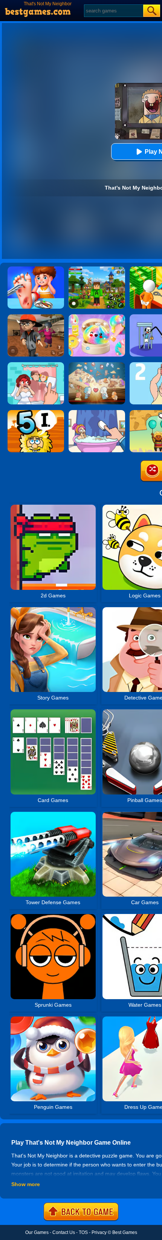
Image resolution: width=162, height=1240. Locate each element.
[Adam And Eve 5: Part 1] (36, 412)
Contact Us (63, 1232)
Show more (25, 1184)
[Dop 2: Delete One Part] (97, 412)
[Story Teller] (97, 364)
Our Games (37, 1232)
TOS (83, 1232)
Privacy (99, 1232)
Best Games (124, 1232)
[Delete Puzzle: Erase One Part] (36, 364)
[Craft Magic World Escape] (97, 269)
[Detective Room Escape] (36, 317)
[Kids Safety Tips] (36, 269)
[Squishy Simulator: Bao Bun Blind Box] (97, 317)
